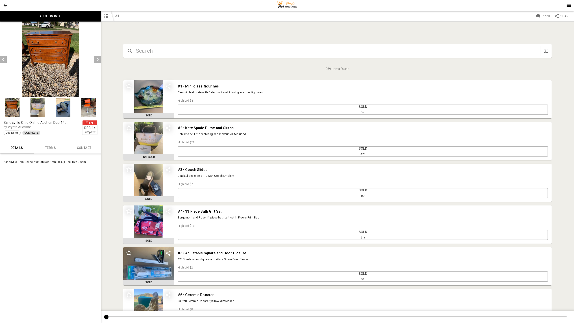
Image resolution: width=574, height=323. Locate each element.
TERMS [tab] (50, 148)
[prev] (3, 59)
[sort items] (546, 51)
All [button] (117, 16)
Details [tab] (17, 148)
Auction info (50, 16)
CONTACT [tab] (84, 148)
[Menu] (568, 5)
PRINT (546, 16)
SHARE (565, 16)
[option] (50, 59)
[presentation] (287, 5)
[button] (5, 5)
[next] (97, 59)
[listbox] (50, 59)
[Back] (5, 5)
